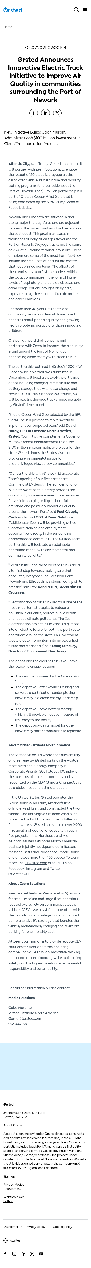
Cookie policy (62, 1227)
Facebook (51, 1168)
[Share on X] (57, 113)
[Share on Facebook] (33, 113)
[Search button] (76, 9)
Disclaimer (10, 1227)
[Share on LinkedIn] (45, 113)
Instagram (30, 1168)
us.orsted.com (30, 1163)
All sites (15, 1240)
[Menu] (85, 9)
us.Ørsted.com (36, 863)
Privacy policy (36, 1227)
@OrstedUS (12, 1168)
